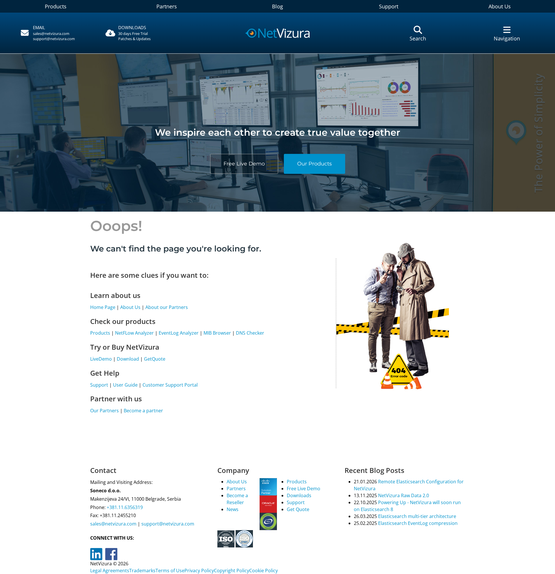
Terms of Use (170, 570)
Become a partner (143, 410)
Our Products (314, 163)
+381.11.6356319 (124, 507)
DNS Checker (250, 333)
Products (55, 6)
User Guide (125, 385)
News (232, 509)
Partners (166, 6)
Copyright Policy (231, 570)
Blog (277, 6)
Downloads (299, 495)
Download (128, 359)
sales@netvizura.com (51, 33)
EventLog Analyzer (179, 333)
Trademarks (142, 570)
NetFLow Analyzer (134, 333)
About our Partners (166, 307)
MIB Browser (217, 333)
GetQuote (154, 359)
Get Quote (298, 509)
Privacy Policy (199, 570)
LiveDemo (101, 359)
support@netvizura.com (54, 38)
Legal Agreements (109, 570)
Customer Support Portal (170, 385)
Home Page (102, 307)
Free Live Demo (244, 163)
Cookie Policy (263, 570)
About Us (500, 6)
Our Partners (104, 410)
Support (388, 6)
